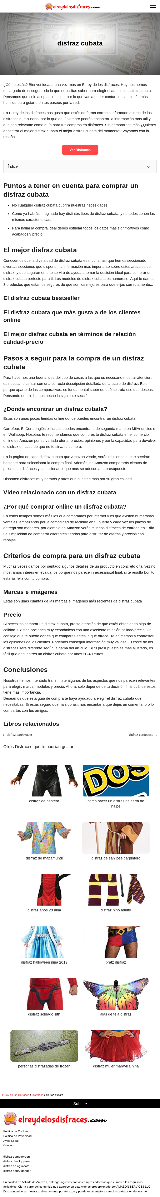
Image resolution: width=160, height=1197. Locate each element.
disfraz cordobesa (141, 734)
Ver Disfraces (80, 150)
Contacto (9, 1145)
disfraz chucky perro (16, 1161)
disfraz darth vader (19, 734)
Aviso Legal (11, 1140)
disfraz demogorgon (16, 1156)
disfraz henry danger (17, 1170)
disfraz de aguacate (16, 1166)
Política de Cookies (16, 1131)
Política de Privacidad (17, 1136)
